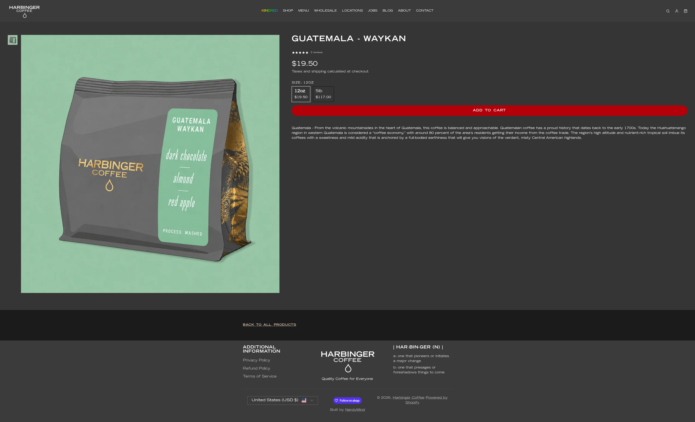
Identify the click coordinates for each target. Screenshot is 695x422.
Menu (303, 10)
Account (677, 11)
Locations (352, 10)
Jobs (372, 10)
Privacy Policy (256, 360)
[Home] (24, 11)
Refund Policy (256, 368)
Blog (388, 10)
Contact (424, 10)
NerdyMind (355, 410)
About (404, 10)
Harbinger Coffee (408, 398)
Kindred (270, 10)
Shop (288, 10)
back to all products (269, 325)
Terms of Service (260, 376)
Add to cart (489, 110)
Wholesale (325, 10)
